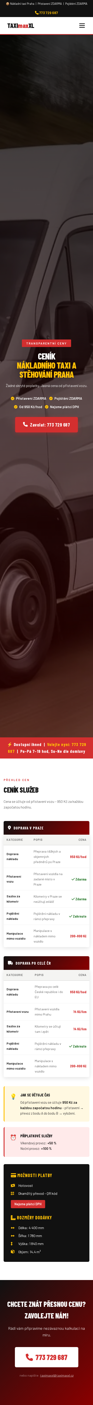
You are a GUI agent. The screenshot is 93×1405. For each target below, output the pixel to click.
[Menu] (82, 25)
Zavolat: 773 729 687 (50, 424)
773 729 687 (48, 12)
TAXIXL (20, 25)
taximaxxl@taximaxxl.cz (57, 1375)
